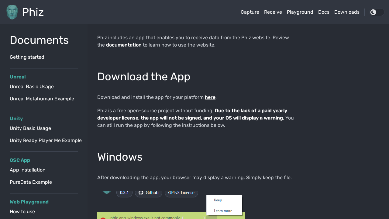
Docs (323, 12)
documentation (124, 45)
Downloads (347, 12)
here (210, 97)
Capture (250, 12)
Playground (300, 12)
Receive (273, 12)
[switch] (377, 12)
